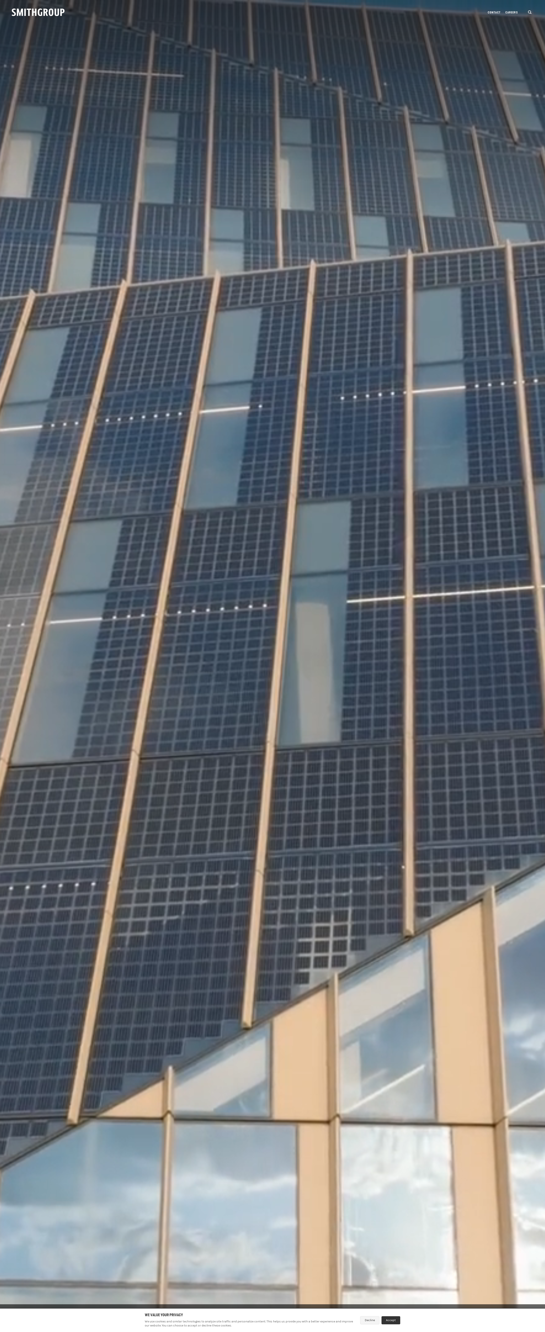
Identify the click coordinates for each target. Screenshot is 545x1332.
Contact (494, 12)
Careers (511, 12)
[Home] (38, 12)
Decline (370, 1320)
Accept (391, 1320)
